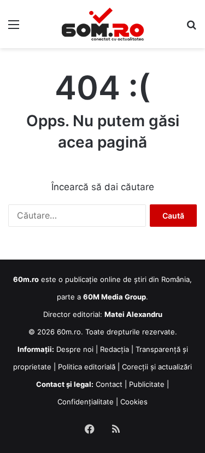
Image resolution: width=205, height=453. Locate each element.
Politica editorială (86, 366)
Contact (109, 384)
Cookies (134, 401)
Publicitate (147, 384)
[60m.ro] (103, 24)
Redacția (114, 349)
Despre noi (74, 349)
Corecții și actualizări (157, 366)
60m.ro (69, 331)
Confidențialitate (85, 401)
